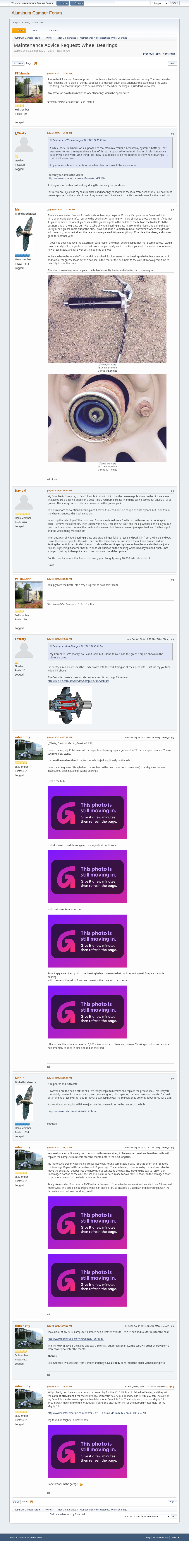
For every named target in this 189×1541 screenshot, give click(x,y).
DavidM (20, 491)
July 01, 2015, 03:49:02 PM (59, 638)
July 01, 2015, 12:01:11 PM (62, 209)
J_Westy (20, 133)
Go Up (16, 1501)
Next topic (168, 53)
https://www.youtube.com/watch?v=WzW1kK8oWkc (77, 178)
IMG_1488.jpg (108, 364)
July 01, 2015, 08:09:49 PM (59, 1078)
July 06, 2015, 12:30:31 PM (59, 1386)
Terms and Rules (161, 1537)
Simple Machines (34, 1537)
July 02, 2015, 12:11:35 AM (59, 1325)
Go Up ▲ (175, 1537)
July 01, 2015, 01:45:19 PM (59, 490)
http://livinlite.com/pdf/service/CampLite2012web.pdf (78, 681)
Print (172, 63)
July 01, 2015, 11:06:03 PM (59, 1147)
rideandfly (22, 737)
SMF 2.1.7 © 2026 (17, 1537)
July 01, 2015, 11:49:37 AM (59, 133)
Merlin (20, 209)
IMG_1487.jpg (108, 463)
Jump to (128, 1516)
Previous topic (152, 53)
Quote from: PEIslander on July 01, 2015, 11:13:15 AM (79, 140)
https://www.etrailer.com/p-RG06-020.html (72, 1111)
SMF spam (56, 1514)
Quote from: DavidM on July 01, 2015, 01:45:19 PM (78, 646)
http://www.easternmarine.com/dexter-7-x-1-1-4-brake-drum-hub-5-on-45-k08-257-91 (97, 1413)
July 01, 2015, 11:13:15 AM (59, 73)
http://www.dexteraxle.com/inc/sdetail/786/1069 (76, 1338)
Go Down (18, 63)
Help (148, 1537)
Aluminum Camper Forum (37, 12)
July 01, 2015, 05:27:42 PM (59, 737)
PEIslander (23, 73)
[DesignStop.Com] (16, 118)
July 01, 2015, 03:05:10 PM (59, 579)
